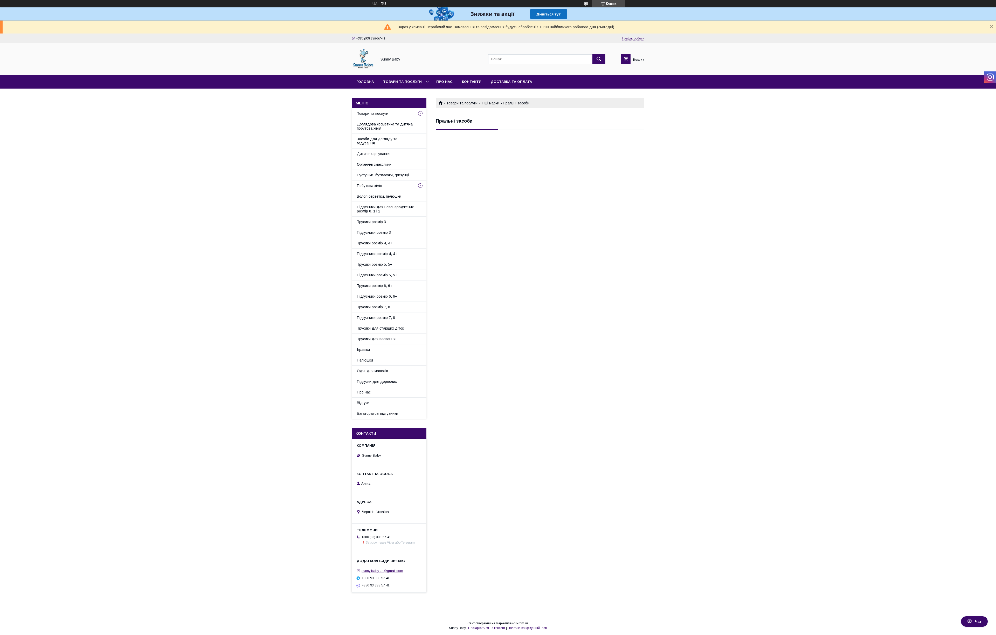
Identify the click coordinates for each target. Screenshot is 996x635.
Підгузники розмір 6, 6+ (377, 296)
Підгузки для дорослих (377, 381)
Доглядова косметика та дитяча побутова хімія (385, 126)
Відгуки (363, 403)
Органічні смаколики (374, 164)
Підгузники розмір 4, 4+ (377, 254)
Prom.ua (522, 623)
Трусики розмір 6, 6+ (374, 286)
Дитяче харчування (373, 154)
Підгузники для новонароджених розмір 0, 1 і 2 (385, 209)
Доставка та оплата (511, 82)
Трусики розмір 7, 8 (373, 307)
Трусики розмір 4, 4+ (374, 243)
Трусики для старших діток (380, 328)
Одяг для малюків (372, 371)
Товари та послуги (402, 82)
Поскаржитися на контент (486, 628)
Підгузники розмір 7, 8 (376, 318)
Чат (978, 621)
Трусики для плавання (376, 339)
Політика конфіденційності (527, 628)
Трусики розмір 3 (371, 222)
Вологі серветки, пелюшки (379, 196)
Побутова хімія (369, 186)
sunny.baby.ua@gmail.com (382, 571)
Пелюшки (365, 360)
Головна (365, 82)
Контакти (471, 82)
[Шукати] (598, 59)
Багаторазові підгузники (377, 413)
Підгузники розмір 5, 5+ (377, 275)
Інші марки (490, 103)
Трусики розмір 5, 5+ (374, 264)
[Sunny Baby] (363, 68)
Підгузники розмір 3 (374, 232)
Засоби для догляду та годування (377, 141)
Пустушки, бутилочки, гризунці (383, 175)
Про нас (444, 82)
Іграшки (363, 349)
